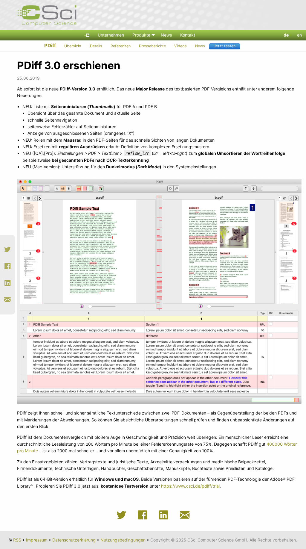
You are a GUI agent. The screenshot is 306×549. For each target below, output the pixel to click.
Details (96, 46)
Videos (180, 46)
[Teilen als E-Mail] (7, 299)
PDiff (50, 46)
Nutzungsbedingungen (123, 539)
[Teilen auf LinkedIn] (7, 283)
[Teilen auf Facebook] (7, 266)
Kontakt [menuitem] (187, 34)
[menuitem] (87, 35)
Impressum (37, 539)
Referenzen (121, 46)
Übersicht (73, 46)
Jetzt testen (224, 46)
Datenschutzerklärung (74, 539)
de (286, 34)
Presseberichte (152, 46)
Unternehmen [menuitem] (111, 34)
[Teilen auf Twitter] (7, 249)
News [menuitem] (166, 34)
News (200, 46)
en (299, 34)
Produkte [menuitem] (141, 34)
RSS (17, 539)
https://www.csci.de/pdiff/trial (190, 485)
